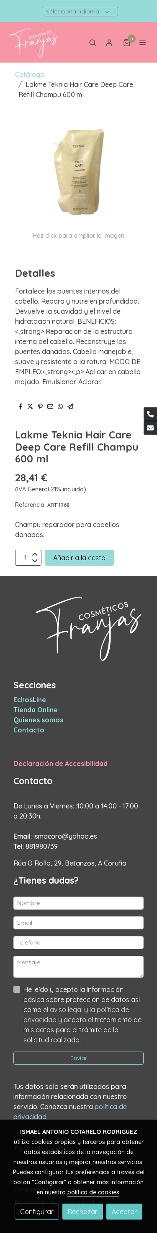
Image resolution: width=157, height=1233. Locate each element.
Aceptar (124, 1211)
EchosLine (29, 699)
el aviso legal (63, 1009)
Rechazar (83, 1211)
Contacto (28, 730)
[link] (33, 42)
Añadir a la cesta (79, 558)
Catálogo (29, 74)
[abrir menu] (142, 42)
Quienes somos (38, 720)
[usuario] (109, 42)
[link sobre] (78, 632)
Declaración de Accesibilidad (60, 763)
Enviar (78, 1058)
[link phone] (150, 414)
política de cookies (93, 1192)
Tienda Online (35, 710)
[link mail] (150, 428)
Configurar (37, 1211)
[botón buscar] (92, 42)
